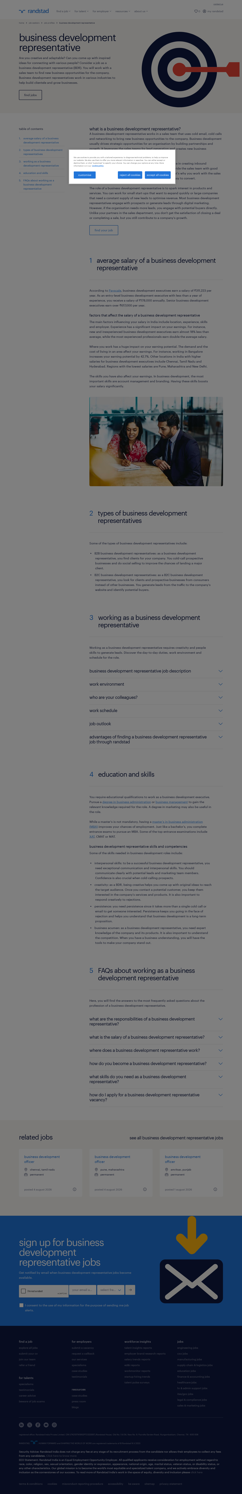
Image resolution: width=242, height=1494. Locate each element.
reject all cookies (130, 174)
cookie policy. (98, 166)
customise (84, 174)
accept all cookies (158, 174)
